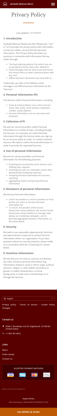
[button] (53, 4)
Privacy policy (9, 304)
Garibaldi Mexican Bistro (21, 4)
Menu (5, 350)
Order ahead (8, 354)
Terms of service (28, 304)
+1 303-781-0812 (13, 333)
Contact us (7, 358)
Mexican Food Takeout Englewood (13, 389)
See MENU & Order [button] (28, 412)
